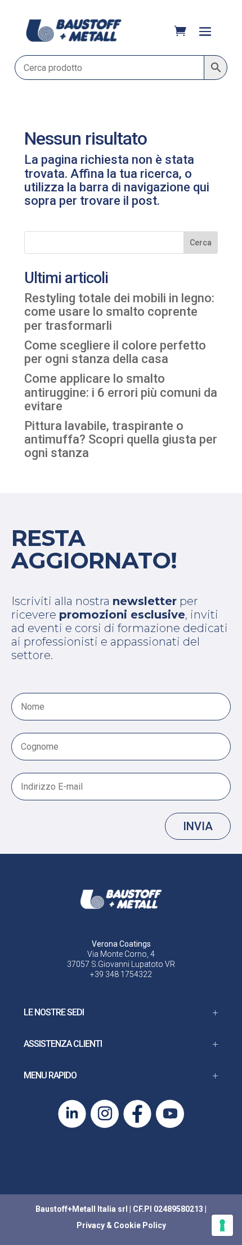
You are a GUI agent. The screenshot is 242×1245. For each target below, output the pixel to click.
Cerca (201, 242)
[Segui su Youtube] (170, 1114)
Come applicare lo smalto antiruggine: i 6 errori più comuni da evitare (120, 392)
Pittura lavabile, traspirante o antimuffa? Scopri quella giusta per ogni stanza (120, 439)
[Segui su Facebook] (137, 1114)
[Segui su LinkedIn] (72, 1114)
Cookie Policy (140, 1225)
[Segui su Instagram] (105, 1114)
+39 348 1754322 (121, 974)
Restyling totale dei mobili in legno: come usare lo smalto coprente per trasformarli (119, 311)
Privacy (91, 1225)
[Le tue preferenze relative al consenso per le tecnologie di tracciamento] (222, 1225)
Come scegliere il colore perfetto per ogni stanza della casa (115, 352)
